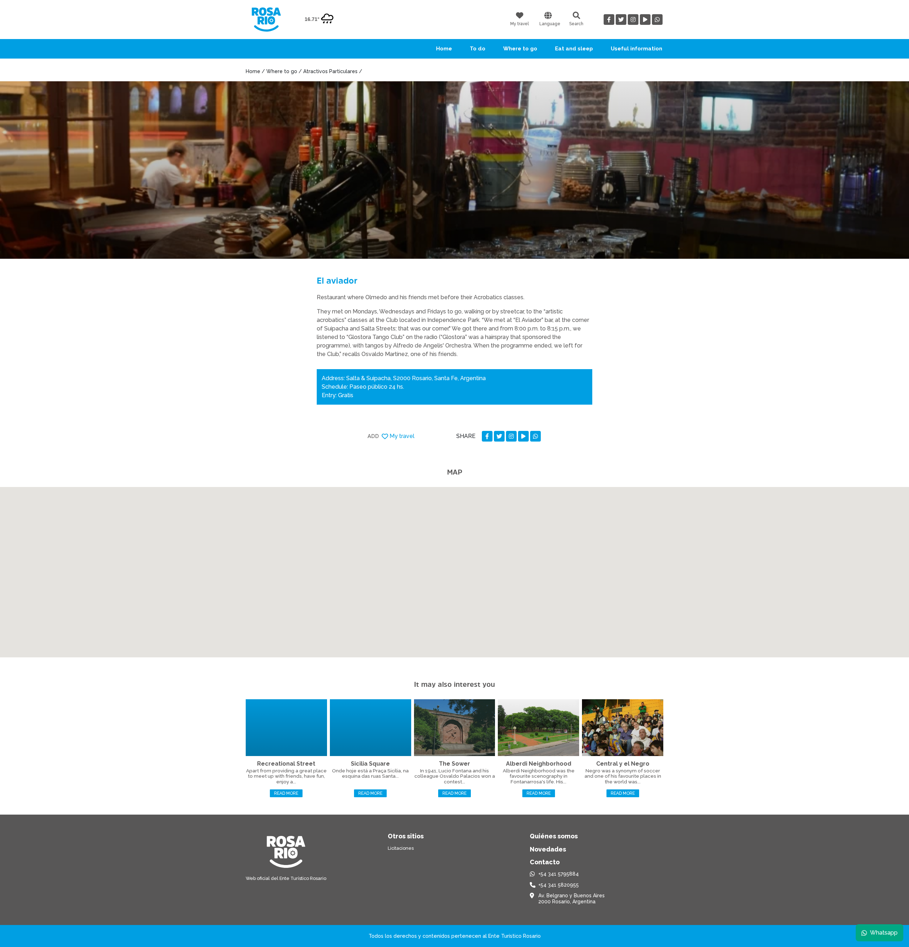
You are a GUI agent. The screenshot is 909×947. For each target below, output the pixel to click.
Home (444, 48)
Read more (286, 793)
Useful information (636, 48)
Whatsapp (884, 932)
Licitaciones (401, 848)
